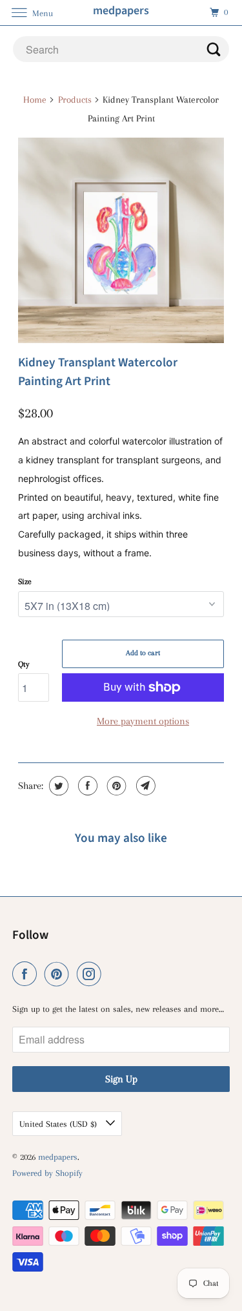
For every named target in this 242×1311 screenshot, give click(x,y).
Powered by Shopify (47, 1173)
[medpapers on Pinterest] (59, 974)
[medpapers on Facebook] (27, 974)
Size (25, 581)
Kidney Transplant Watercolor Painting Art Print (97, 371)
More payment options (143, 721)
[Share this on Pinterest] (115, 785)
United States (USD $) (59, 1124)
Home (34, 99)
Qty (23, 664)
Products (75, 99)
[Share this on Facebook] (86, 785)
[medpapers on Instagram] (91, 974)
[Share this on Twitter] (57, 785)
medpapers (57, 1157)
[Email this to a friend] (144, 785)
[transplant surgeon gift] (120, 240)
